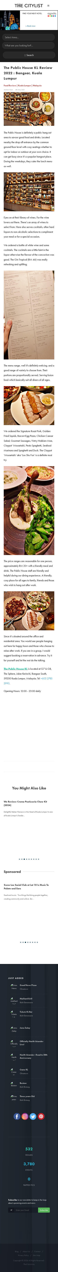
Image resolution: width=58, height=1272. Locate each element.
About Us (26, 1251)
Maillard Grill (26, 998)
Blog (16, 1251)
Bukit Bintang (25, 1087)
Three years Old (27, 1096)
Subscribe (44, 1210)
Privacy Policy (23, 1255)
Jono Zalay (25, 1027)
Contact (37, 1251)
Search (30, 55)
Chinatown (24, 989)
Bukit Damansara (26, 1002)
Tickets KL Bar (26, 1011)
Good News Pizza (28, 985)
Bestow (23, 1083)
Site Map (36, 1255)
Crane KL (24, 1069)
